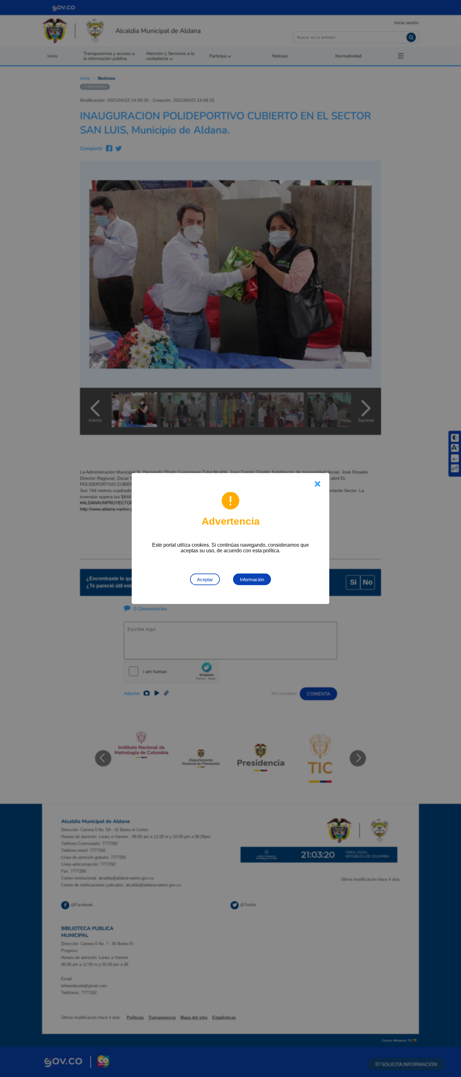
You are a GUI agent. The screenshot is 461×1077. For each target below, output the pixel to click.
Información (252, 579)
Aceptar (205, 579)
